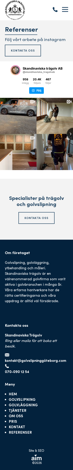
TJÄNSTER (17, 410)
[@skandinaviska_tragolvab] (15, 70)
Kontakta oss (23, 50)
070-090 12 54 (17, 371)
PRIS (13, 421)
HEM (13, 393)
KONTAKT (17, 426)
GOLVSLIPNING (22, 399)
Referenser (20, 432)
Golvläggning (23, 404)
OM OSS (16, 415)
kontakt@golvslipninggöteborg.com (35, 360)
